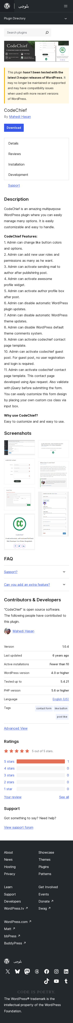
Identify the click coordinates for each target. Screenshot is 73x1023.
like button (61, 708)
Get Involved (48, 887)
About (8, 852)
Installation (16, 164)
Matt (9, 929)
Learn (8, 887)
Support (14, 185)
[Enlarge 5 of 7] (63, 445)
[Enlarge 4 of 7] (29, 519)
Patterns (45, 874)
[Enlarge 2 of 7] (29, 464)
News (8, 859)
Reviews (14, 154)
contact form (44, 708)
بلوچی (18, 961)
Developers (12, 901)
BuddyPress (15, 943)
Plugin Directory (15, 18)
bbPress (12, 936)
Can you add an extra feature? (27, 585)
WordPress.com (18, 922)
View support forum (18, 827)
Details (13, 143)
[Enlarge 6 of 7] (63, 467)
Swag (45, 908)
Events (44, 894)
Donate (46, 901)
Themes (44, 859)
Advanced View (16, 728)
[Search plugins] (47, 33)
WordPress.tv (16, 908)
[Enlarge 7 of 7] (63, 497)
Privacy (9, 874)
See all (64, 797)
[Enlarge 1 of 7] (29, 445)
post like (62, 716)
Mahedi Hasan (20, 117)
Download (14, 127)
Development (18, 175)
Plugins (44, 867)
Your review (12, 797)
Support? (10, 572)
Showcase (46, 852)
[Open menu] (66, 6)
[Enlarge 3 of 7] (29, 493)
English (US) (61, 699)
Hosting (10, 867)
